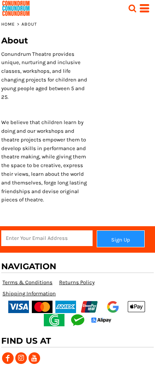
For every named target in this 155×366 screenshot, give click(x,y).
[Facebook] (8, 358)
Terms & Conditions (27, 282)
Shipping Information (29, 293)
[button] (132, 8)
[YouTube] (34, 358)
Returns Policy (77, 282)
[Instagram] (21, 358)
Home (8, 24)
